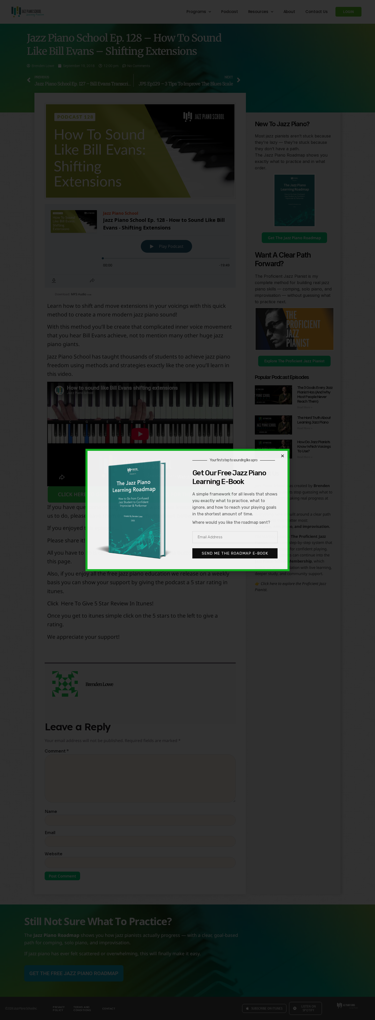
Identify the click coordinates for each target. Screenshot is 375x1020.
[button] (282, 456)
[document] (187, 510)
